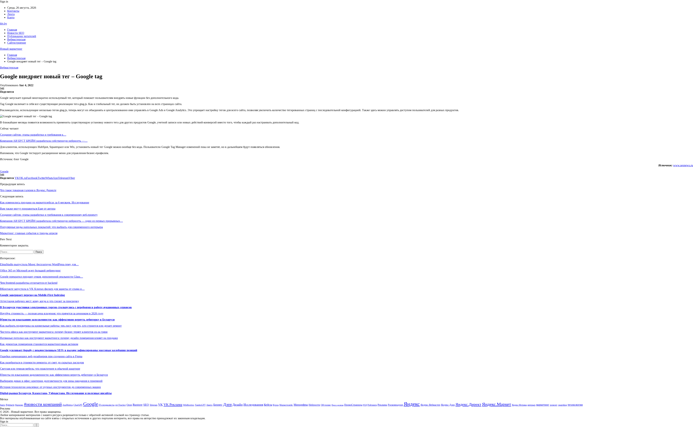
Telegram (153, 405)
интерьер (531, 405)
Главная (12, 29)
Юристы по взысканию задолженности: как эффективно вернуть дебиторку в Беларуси (57, 319)
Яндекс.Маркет (496, 404)
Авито (209, 405)
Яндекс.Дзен (448, 405)
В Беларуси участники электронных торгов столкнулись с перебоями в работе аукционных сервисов (66, 307)
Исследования (253, 404)
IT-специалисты (107, 405)
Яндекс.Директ (468, 404)
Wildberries (188, 405)
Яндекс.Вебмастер (430, 404)
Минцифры (301, 404)
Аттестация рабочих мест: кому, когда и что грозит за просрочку (39, 301)
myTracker (120, 405)
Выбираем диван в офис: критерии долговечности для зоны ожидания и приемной (51, 380)
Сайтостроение (16, 42)
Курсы (276, 405)
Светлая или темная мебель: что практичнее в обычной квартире (40, 368)
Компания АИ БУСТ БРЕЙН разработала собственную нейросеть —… (44, 140)
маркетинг (542, 404)
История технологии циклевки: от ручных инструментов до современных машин (50, 387)
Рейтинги (372, 405)
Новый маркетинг (11, 48)
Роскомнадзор (395, 404)
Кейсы (268, 404)
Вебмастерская (16, 39)
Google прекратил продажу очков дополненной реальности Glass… (41, 276)
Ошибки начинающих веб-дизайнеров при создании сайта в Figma (41, 356)
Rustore (138, 404)
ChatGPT (77, 405)
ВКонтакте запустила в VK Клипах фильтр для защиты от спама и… (42, 288)
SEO (146, 404)
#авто (2, 405)
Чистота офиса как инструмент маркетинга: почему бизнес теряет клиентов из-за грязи (54, 331)
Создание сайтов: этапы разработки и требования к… (33, 134)
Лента (11, 14)
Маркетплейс (286, 405)
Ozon (129, 405)
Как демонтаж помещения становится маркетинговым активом (39, 344)
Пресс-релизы (337, 405)
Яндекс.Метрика (519, 405)
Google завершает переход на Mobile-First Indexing (32, 295)
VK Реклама (173, 404)
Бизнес (218, 404)
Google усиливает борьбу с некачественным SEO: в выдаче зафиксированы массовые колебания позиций (68, 350)
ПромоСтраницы (353, 404)
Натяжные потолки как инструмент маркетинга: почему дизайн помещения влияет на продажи (59, 338)
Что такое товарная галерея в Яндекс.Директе (28, 190)
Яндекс (412, 404)
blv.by (3, 23)
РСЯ (365, 405)
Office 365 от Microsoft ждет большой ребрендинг (30, 270)
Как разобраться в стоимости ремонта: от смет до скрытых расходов (42, 362)
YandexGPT (200, 405)
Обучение (326, 405)
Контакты (13, 10)
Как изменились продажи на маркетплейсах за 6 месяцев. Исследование (44, 202)
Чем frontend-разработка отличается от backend (28, 282)
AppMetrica (67, 405)
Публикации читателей (21, 36)
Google (4, 171)
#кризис (19, 405)
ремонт (553, 405)
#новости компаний (43, 404)
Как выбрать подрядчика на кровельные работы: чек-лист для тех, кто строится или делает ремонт (61, 325)
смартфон (562, 405)
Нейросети (314, 405)
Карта (10, 17)
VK (160, 404)
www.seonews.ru (683, 165)
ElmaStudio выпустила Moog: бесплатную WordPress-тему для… (39, 264)
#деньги (10, 405)
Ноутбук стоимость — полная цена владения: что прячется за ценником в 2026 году (51, 313)
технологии (575, 404)
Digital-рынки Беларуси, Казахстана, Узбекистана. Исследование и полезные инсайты (56, 393)
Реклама (382, 404)
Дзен (227, 404)
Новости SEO (15, 32)
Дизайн (237, 404)
